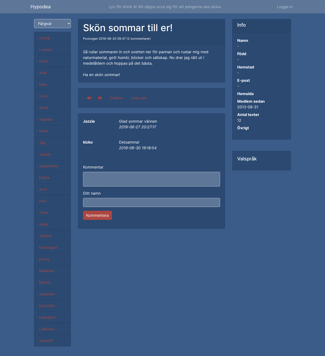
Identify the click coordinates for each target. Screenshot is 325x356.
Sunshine (47, 294)
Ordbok (116, 98)
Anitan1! (46, 340)
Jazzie (45, 154)
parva (44, 259)
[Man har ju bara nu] (88, 98)
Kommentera (97, 215)
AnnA (44, 107)
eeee (43, 224)
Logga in (285, 6)
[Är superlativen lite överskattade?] (100, 98)
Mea (43, 84)
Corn (43, 96)
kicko (44, 61)
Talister (45, 235)
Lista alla (139, 98)
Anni (43, 72)
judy (43, 200)
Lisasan (45, 49)
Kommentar (93, 167)
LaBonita (47, 329)
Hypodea (40, 7)
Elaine (44, 177)
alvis (43, 189)
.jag (42, 142)
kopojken (47, 317)
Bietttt (44, 282)
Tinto (43, 212)
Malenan (46, 270)
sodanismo (49, 166)
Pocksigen (48, 247)
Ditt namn (92, 193)
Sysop (44, 37)
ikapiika (46, 119)
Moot (44, 131)
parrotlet (47, 305)
